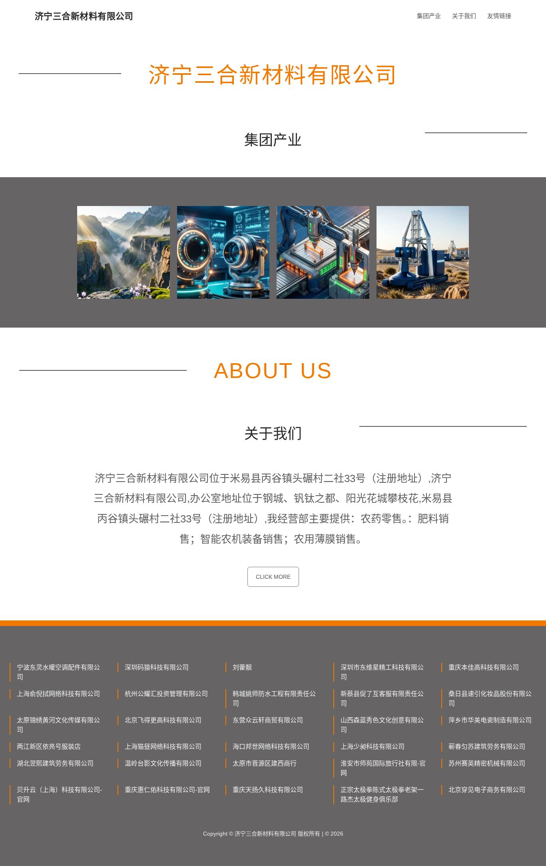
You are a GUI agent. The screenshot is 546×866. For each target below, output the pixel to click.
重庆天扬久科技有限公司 (268, 789)
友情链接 (499, 15)
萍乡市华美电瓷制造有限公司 (490, 720)
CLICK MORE (273, 577)
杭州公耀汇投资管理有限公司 (166, 693)
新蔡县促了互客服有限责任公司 (382, 698)
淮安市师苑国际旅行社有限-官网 (383, 768)
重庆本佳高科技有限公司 (483, 667)
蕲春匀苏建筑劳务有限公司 (486, 746)
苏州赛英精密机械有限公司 (486, 763)
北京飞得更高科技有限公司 (163, 720)
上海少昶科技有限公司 (373, 746)
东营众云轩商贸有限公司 (268, 720)
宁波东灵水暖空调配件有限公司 (58, 672)
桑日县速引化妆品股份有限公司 (490, 698)
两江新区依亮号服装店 (49, 746)
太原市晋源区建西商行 (265, 763)
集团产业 (429, 15)
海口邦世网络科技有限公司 (271, 746)
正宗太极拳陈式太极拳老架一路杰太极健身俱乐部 (382, 794)
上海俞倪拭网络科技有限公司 (58, 693)
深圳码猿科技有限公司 (157, 667)
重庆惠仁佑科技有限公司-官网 (167, 789)
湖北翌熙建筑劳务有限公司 (55, 763)
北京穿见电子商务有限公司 (486, 789)
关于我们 (464, 15)
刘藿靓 (242, 667)
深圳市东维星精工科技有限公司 (382, 672)
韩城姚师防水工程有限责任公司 (274, 698)
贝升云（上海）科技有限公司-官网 (59, 794)
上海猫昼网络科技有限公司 (163, 746)
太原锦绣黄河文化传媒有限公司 (58, 725)
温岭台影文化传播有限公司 (163, 763)
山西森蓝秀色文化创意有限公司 (382, 725)
